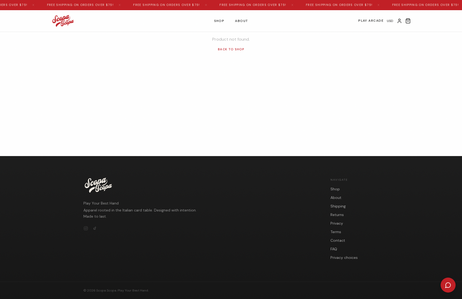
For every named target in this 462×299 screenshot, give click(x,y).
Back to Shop (231, 49)
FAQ (333, 249)
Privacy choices (344, 257)
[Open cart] (408, 21)
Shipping (338, 206)
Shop (219, 20)
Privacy (336, 223)
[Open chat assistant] (448, 285)
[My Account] (399, 21)
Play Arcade (371, 20)
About (241, 20)
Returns (337, 214)
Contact (337, 240)
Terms (335, 231)
